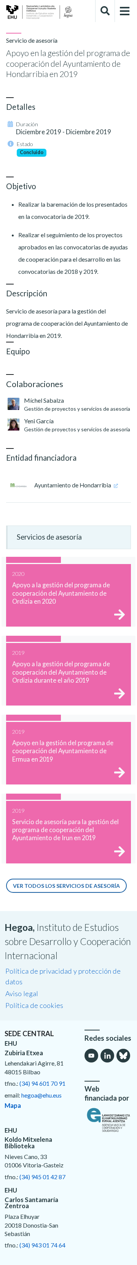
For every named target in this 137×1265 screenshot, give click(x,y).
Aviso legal (21, 993)
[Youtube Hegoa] (91, 1055)
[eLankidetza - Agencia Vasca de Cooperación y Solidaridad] (108, 1120)
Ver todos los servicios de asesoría (66, 885)
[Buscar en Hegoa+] (105, 11)
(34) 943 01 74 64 (42, 1245)
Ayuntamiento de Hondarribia (73, 485)
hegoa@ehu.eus (41, 1095)
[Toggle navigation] (125, 11)
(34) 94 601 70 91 (42, 1083)
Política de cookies (34, 1005)
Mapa (13, 1105)
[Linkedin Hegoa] (107, 1055)
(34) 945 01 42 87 (42, 1176)
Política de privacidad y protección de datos (63, 976)
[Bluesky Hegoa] (123, 1055)
